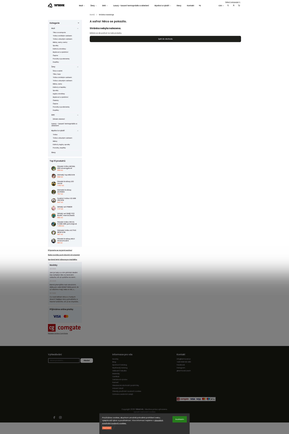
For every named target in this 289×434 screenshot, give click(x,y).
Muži (53, 28)
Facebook (181, 365)
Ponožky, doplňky (59, 148)
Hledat (87, 360)
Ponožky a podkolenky (61, 59)
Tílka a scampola (59, 32)
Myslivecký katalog (119, 368)
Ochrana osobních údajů (122, 394)
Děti (53, 115)
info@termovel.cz (184, 359)
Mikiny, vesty (57, 84)
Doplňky (56, 62)
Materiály (116, 373)
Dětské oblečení (59, 119)
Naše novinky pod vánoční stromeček (64, 255)
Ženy (53, 67)
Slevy (53, 152)
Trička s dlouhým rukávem (62, 39)
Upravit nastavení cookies (144, 412)
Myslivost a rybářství (60, 52)
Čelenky (56, 100)
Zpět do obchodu (165, 39)
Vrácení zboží (117, 388)
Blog (114, 362)
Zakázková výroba (119, 379)
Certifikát (115, 376)
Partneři (115, 382)
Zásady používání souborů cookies (126, 391)
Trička (55, 135)
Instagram (181, 368)
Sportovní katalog (119, 365)
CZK (220, 6)
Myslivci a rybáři (58, 130)
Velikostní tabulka (119, 371)
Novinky (115, 359)
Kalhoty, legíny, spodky (61, 144)
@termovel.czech (184, 371)
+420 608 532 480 (184, 362)
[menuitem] (83, 5)
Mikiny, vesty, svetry (60, 42)
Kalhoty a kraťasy (59, 49)
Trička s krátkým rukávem (62, 36)
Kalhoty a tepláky (59, 87)
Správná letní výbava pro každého (62, 259)
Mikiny (55, 141)
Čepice (55, 55)
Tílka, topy (57, 74)
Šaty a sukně (57, 71)
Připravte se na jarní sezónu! (60, 250)
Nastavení (107, 428)
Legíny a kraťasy (59, 94)
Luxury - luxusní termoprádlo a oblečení (64, 125)
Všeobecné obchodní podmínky (125, 385)
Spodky (55, 45)
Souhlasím (179, 419)
